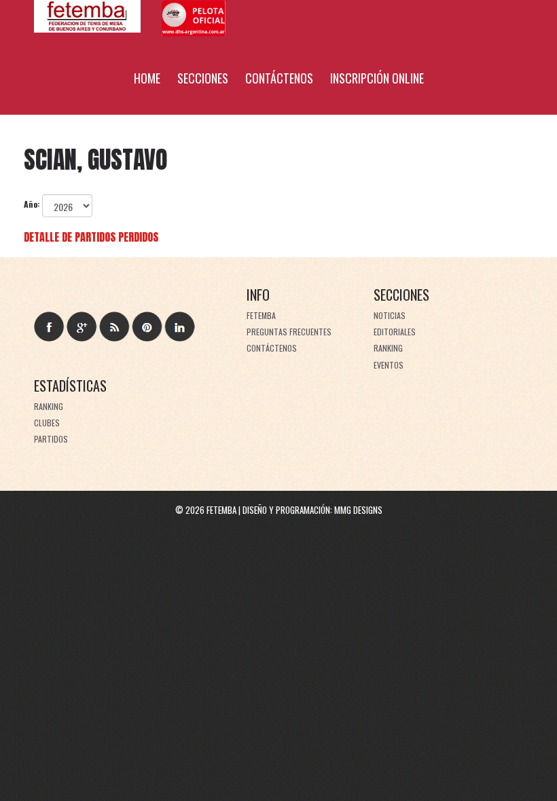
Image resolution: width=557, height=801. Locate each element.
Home (147, 78)
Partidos (51, 439)
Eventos (388, 365)
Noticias (390, 315)
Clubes (47, 422)
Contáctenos (279, 78)
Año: (32, 204)
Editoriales (395, 331)
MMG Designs (358, 510)
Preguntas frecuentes (289, 331)
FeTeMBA (261, 315)
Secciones (202, 78)
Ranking (388, 348)
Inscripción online (377, 78)
